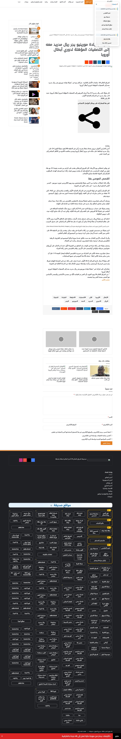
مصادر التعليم (67, 555)
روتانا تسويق (106, 615)
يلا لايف (47, 705)
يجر (66, 301)
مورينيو (74, 301)
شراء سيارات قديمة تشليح (47, 684)
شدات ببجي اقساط (79, 588)
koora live (15, 549)
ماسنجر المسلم (100, 540)
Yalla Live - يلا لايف (15, 560)
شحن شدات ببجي (79, 673)
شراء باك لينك (79, 514)
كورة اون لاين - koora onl (27, 567)
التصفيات (82, 297)
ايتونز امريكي (68, 601)
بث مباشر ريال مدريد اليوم (41, 698)
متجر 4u (79, 643)
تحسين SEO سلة (94, 532)
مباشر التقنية (94, 642)
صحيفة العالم (67, 577)
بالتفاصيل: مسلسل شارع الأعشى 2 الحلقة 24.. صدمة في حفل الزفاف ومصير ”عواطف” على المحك (20, 70)
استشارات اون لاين (94, 621)
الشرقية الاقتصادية (94, 587)
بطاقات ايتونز (67, 689)
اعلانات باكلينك (47, 554)
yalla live (21, 527)
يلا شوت (53, 562)
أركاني (106, 642)
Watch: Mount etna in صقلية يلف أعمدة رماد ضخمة (21, 120)
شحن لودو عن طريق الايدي (67, 682)
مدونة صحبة (106, 647)
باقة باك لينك (105, 530)
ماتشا (68, 715)
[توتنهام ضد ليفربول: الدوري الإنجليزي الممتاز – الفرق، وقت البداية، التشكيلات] (77, 370)
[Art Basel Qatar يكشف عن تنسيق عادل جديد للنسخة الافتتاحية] (34, 31)
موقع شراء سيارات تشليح (41, 668)
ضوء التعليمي (105, 548)
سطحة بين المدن (53, 640)
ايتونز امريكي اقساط (68, 659)
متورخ (106, 610)
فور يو (68, 665)
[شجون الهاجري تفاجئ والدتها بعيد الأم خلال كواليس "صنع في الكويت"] (34, 111)
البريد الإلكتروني (107, 425)
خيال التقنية (106, 581)
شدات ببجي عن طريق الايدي (68, 644)
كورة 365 (53, 691)
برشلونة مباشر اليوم (15, 514)
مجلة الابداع (94, 615)
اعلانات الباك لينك (68, 528)
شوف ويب (94, 581)
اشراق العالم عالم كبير (68, 537)
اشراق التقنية (94, 568)
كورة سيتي (41, 692)
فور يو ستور (68, 636)
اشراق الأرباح (94, 654)
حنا (79, 715)
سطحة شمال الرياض (53, 647)
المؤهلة (72, 297)
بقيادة (63, 297)
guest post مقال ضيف (41, 514)
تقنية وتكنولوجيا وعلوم (36, 2)
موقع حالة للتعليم (79, 571)
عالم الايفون (105, 593)
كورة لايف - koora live (27, 650)
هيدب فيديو (94, 627)
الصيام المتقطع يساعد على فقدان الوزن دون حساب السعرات (21, 60)
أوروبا (97, 297)
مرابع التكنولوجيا (94, 575)
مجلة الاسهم (106, 587)
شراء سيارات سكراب (41, 660)
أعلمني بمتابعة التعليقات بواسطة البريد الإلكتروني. (96, 436)
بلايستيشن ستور (79, 695)
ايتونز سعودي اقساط (79, 609)
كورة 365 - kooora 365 (27, 574)
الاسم (110, 417)
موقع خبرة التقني (105, 604)
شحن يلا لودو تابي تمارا (68, 652)
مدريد (90, 301)
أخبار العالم (88, 2)
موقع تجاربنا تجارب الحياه (41, 536)
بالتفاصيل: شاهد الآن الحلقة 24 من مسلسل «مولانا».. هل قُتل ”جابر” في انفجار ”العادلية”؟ (20, 102)
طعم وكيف (105, 637)
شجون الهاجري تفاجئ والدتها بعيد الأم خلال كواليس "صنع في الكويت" (21, 111)
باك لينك (41, 547)
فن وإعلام (70, 2)
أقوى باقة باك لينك (41, 529)
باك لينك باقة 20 (41, 523)
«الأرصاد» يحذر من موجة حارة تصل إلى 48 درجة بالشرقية (86, 736)
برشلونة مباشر (41, 568)
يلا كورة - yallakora (15, 567)
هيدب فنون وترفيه (79, 578)
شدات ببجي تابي (68, 595)
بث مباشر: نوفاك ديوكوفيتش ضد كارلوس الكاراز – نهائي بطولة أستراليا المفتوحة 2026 (20, 39)
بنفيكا (55, 297)
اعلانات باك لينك (53, 548)
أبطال (105, 297)
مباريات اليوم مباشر (53, 568)
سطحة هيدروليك (41, 640)
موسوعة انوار (105, 654)
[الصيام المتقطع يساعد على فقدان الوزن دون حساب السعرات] (34, 60)
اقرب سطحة (41, 653)
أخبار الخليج (63, 2)
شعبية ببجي (79, 689)
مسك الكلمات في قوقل (105, 569)
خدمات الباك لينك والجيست (53, 515)
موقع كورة (21, 621)
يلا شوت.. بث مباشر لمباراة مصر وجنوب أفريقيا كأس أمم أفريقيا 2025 (20, 93)
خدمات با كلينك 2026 (53, 536)
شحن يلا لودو (79, 681)
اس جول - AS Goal (15, 574)
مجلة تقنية (79, 564)
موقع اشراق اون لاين (94, 554)
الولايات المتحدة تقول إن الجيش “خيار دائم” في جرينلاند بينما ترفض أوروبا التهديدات (55, 380)
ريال (105, 301)
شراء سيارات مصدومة (41, 676)
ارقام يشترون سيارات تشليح (53, 677)
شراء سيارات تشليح (53, 667)
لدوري (98, 301)
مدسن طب (67, 550)
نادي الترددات (106, 620)
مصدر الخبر (106, 280)
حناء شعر (68, 708)
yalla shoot (41, 562)
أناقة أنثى (94, 603)
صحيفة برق (94, 548)
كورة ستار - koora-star (15, 536)
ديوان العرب (53, 542)
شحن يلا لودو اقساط (68, 609)
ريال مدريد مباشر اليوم (27, 514)
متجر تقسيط (68, 622)
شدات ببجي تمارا (68, 588)
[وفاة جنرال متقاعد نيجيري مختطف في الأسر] (100, 370)
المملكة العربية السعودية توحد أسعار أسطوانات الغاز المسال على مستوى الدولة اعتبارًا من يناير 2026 (20, 85)
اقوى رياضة (79, 550)
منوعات (26, 2)
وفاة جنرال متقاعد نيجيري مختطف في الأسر (100, 379)
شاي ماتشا (79, 720)
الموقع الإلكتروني (71, 425)
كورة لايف (27, 588)
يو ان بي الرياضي (67, 564)
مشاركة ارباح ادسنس (94, 514)
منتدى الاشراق (79, 544)
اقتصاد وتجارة (53, 2)
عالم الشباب (100, 523)
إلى (90, 297)
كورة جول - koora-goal (27, 543)
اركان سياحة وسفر (100, 560)
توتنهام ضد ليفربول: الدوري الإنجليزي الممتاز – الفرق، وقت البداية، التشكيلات (79, 380)
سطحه (41, 632)
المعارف (105, 627)
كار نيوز (94, 598)
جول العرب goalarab (53, 698)
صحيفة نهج (105, 598)
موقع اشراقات (105, 554)
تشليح (53, 659)
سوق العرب (53, 522)
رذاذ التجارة (94, 632)
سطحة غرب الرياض (41, 647)
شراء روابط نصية (79, 521)
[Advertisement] (60, 13)
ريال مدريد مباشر (53, 575)
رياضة (46, 2)
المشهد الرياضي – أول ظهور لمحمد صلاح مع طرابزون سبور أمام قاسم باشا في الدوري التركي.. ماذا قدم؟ (27, 52)
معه (82, 301)
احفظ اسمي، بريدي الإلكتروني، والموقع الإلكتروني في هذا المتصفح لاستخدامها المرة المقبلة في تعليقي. (81, 432)
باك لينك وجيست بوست (79, 557)
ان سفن (105, 575)
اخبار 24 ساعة (67, 571)
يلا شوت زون (27, 678)
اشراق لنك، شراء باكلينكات (79, 529)
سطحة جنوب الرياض (53, 653)
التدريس (79, 536)
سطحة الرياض (53, 633)
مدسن (94, 610)
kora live (15, 583)
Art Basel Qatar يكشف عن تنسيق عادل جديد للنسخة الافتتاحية (20, 30)
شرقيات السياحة (94, 648)
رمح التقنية (105, 632)
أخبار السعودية (79, 2)
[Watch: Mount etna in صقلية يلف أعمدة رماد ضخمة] (34, 120)
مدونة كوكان (94, 593)
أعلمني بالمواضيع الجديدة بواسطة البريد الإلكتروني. (96, 439)
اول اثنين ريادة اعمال (105, 514)
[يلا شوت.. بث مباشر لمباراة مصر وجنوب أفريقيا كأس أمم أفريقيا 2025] (34, 94)
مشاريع (41, 542)
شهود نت (94, 637)
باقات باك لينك (68, 521)
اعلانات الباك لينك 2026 (68, 544)
